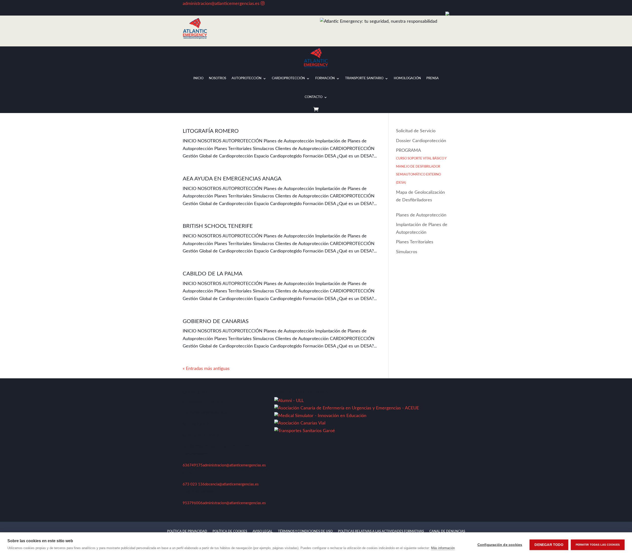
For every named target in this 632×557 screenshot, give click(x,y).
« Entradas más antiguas (206, 368)
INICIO (198, 78)
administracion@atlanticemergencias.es (221, 3)
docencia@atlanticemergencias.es (232, 484)
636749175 (193, 465)
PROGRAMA (421, 166)
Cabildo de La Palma (212, 273)
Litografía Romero (211, 131)
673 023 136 (194, 484)
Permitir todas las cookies (598, 544)
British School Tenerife (218, 226)
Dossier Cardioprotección (421, 141)
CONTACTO (313, 97)
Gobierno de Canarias (216, 321)
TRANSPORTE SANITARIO (364, 78)
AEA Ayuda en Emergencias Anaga (232, 178)
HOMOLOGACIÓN (407, 78)
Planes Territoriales (414, 242)
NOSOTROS (217, 78)
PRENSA (432, 78)
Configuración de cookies (499, 545)
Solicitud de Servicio (415, 131)
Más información (443, 548)
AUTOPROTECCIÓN (246, 78)
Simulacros (406, 252)
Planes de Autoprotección (421, 215)
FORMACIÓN (325, 78)
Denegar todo (548, 545)
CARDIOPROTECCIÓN (288, 78)
